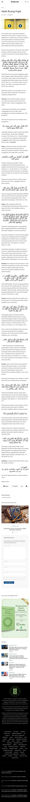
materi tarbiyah (7, 744)
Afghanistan (8, 731)
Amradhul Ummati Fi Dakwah (19, 776)
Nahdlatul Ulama (13, 746)
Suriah (22, 752)
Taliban (23, 754)
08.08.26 (10, 660)
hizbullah (11, 739)
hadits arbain (18, 737)
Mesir (15, 744)
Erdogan (5, 737)
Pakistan (23, 746)
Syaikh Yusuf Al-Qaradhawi (12, 754)
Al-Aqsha (16, 731)
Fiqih (2, 7)
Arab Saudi (7, 733)
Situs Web (6, 572)
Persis (21, 748)
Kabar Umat (11, 672)
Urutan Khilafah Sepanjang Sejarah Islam (17, 786)
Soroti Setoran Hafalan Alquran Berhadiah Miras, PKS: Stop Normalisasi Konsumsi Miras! (17, 675)
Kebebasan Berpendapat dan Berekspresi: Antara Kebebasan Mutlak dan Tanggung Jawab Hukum (17, 666)
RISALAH (15, 2)
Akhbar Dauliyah (13, 645)
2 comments (10, 14)
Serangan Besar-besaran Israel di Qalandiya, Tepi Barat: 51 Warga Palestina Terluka (18, 649)
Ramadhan (18, 750)
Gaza (11, 737)
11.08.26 (10, 678)
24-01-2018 (3, 14)
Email (5, 567)
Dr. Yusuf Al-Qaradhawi (18, 735)
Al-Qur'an (13, 526)
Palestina (5, 748)
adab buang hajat (7, 497)
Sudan (16, 752)
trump (4, 756)
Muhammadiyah (23, 744)
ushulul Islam (23, 756)
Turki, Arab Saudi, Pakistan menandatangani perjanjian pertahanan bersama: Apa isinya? (18, 657)
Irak (9, 741)
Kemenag (25, 741)
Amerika (23, 731)
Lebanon (9, 742)
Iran (14, 741)
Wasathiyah (11, 662)
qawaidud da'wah (8, 750)
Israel (18, 741)
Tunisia (10, 756)
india (4, 741)
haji (26, 737)
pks (26, 748)
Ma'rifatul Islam (18, 742)
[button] (28, 1)
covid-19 (8, 735)
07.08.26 (10, 651)
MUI (6, 746)
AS (24, 733)
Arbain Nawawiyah (17, 733)
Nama (5, 561)
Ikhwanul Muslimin (22, 739)
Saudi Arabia (9, 752)
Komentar (6, 545)
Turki (16, 756)
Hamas (5, 739)
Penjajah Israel (14, 748)
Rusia (24, 750)
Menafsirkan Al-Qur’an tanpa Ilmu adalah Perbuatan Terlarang (15, 529)
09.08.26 (10, 670)
